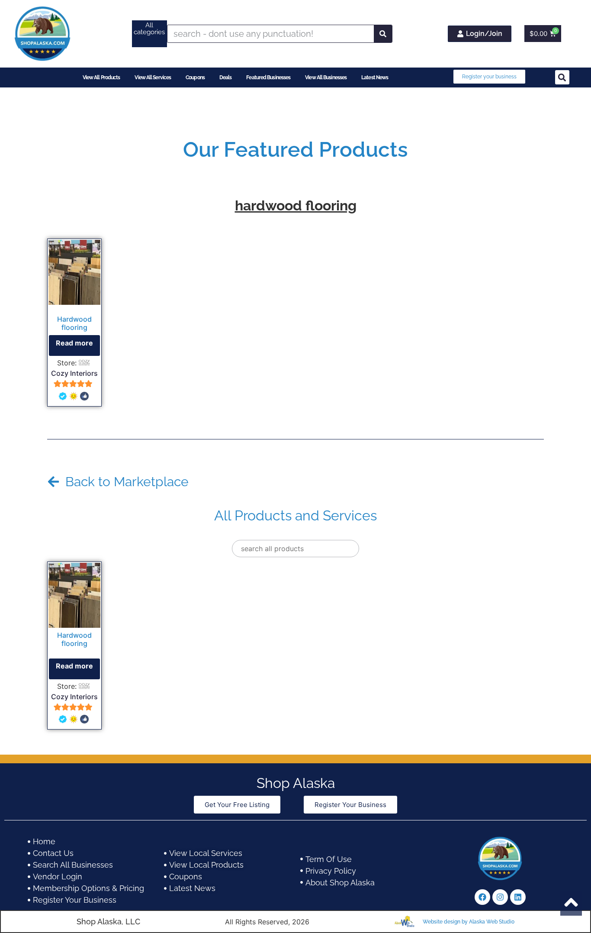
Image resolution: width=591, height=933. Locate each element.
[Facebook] (482, 897)
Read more (74, 343)
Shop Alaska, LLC (108, 921)
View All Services (153, 77)
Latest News (374, 77)
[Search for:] (295, 548)
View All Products (101, 77)
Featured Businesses (268, 77)
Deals (225, 77)
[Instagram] (500, 897)
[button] (562, 77)
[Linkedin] (518, 897)
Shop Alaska (296, 783)
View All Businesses (326, 77)
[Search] (383, 33)
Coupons (195, 77)
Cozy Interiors (74, 373)
